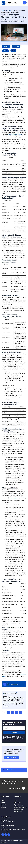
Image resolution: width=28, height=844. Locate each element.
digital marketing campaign (15, 134)
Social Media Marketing (20, 807)
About (3, 802)
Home (2, 10)
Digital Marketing (9, 10)
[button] (8, 712)
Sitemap (3, 807)
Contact (3, 805)
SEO (15, 800)
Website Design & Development (19, 810)
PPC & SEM (17, 802)
